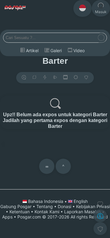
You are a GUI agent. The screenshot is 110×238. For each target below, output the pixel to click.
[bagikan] (34, 78)
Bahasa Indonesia (45, 201)
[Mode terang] (75, 78)
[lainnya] (86, 78)
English (80, 201)
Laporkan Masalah (82, 211)
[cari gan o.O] (101, 38)
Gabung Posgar (15, 206)
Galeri (55, 50)
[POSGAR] (15, 8)
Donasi (64, 206)
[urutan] (44, 78)
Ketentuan (19, 211)
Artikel (31, 50)
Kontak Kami (47, 211)
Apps (7, 216)
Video (78, 50)
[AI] (100, 215)
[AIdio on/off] (55, 78)
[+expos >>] (23, 78)
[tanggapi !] (100, 204)
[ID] (82, 8)
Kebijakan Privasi (93, 206)
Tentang (44, 206)
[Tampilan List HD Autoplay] (65, 78)
